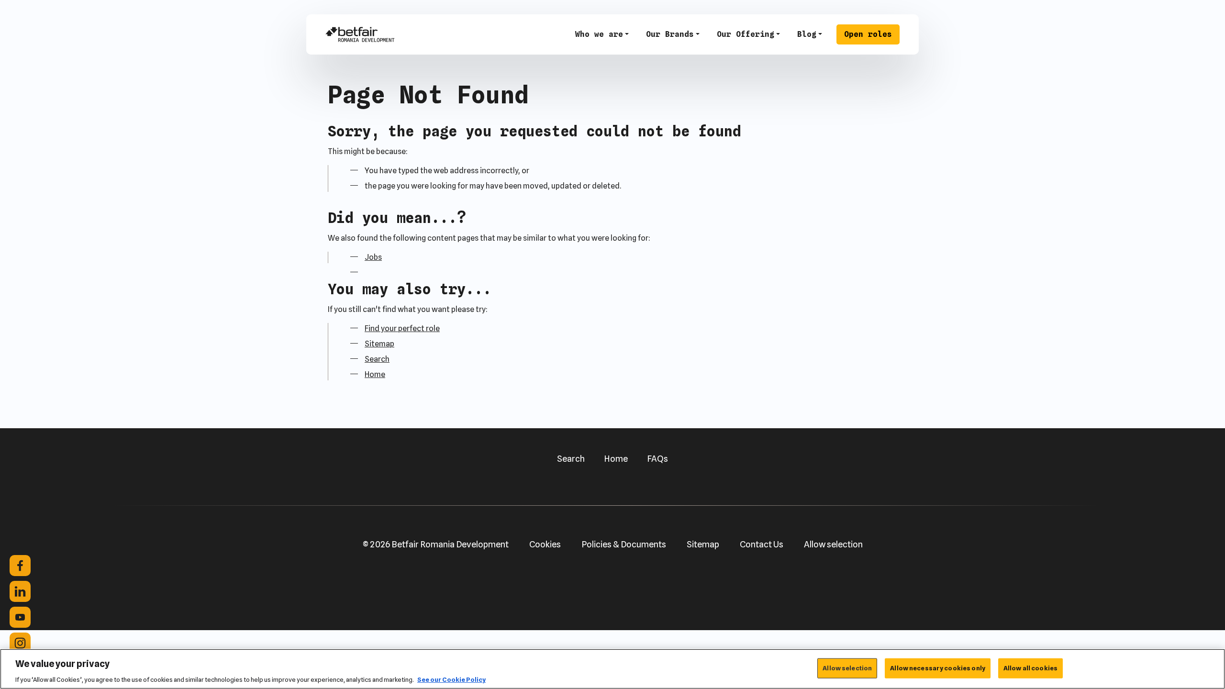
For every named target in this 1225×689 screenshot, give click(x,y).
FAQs (657, 459)
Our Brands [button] (670, 34)
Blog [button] (806, 34)
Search (377, 359)
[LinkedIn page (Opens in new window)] (20, 591)
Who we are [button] (599, 34)
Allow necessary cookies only (937, 667)
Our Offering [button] (745, 34)
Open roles (868, 34)
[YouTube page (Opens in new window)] (20, 617)
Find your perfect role (402, 328)
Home (375, 374)
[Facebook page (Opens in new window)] (20, 565)
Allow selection (833, 544)
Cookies (545, 544)
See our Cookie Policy (451, 679)
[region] (612, 669)
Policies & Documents (623, 544)
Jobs (373, 257)
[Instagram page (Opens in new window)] (20, 643)
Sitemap (379, 343)
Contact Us (761, 544)
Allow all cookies (1030, 667)
